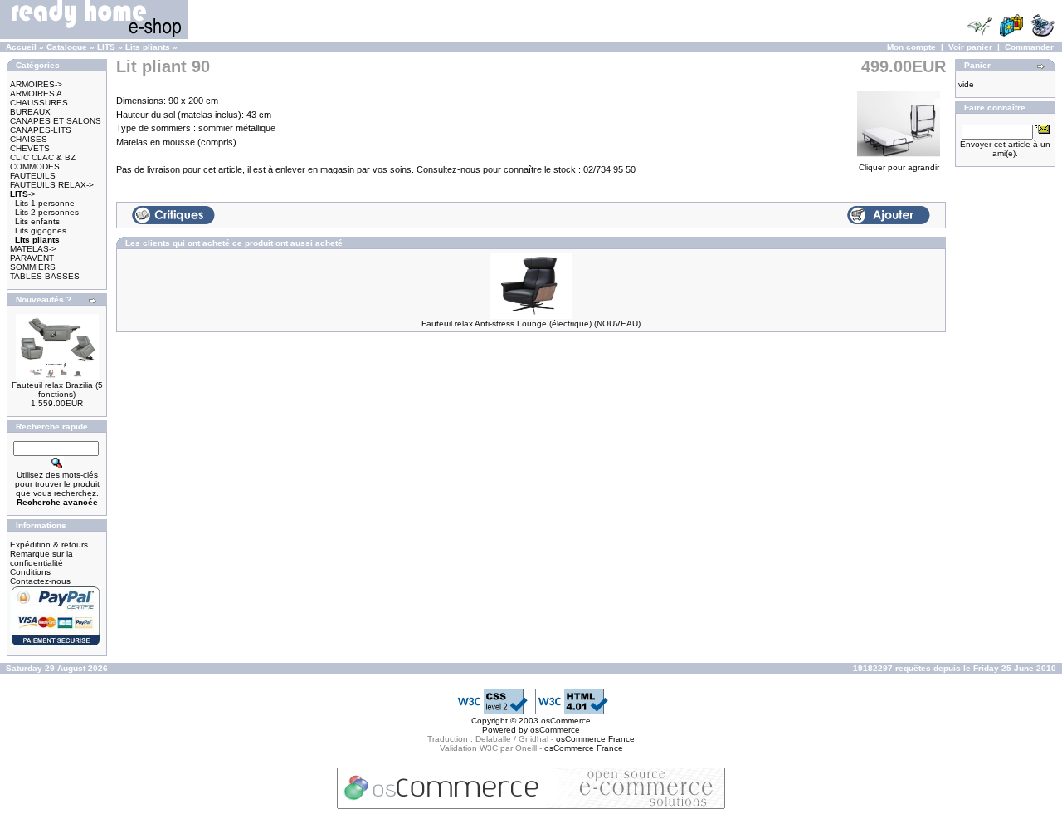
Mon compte (911, 47)
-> (23, 194)
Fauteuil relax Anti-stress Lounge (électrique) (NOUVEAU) (531, 323)
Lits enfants (37, 221)
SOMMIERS (33, 267)
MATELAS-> (33, 248)
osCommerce (566, 720)
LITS (106, 47)
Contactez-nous (40, 581)
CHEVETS (30, 148)
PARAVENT (32, 257)
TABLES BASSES (45, 276)
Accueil (21, 47)
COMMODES (35, 166)
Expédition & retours (49, 544)
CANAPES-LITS (40, 130)
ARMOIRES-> (36, 84)
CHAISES (28, 139)
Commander (1029, 47)
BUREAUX (30, 111)
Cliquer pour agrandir (899, 167)
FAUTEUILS (33, 175)
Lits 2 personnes (47, 212)
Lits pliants (147, 47)
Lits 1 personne (45, 203)
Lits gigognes (40, 230)
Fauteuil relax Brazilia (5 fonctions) (57, 389)
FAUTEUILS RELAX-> (52, 184)
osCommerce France (595, 738)
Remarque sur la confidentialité (41, 558)
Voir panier (970, 47)
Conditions (30, 571)
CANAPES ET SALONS (55, 120)
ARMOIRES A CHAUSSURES (39, 98)
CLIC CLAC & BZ (43, 157)
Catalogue (66, 47)
